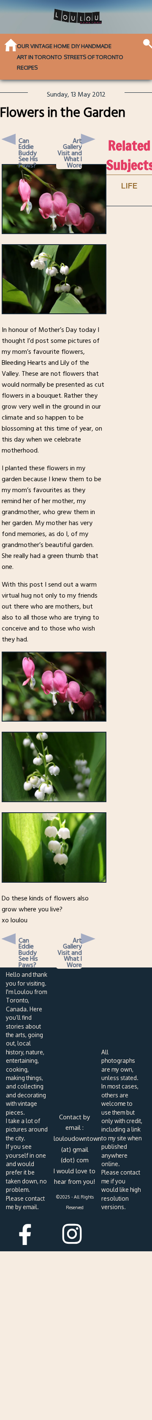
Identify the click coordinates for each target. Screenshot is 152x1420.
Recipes (27, 67)
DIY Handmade (91, 46)
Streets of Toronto (93, 57)
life (129, 185)
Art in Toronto (39, 57)
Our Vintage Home (43, 46)
